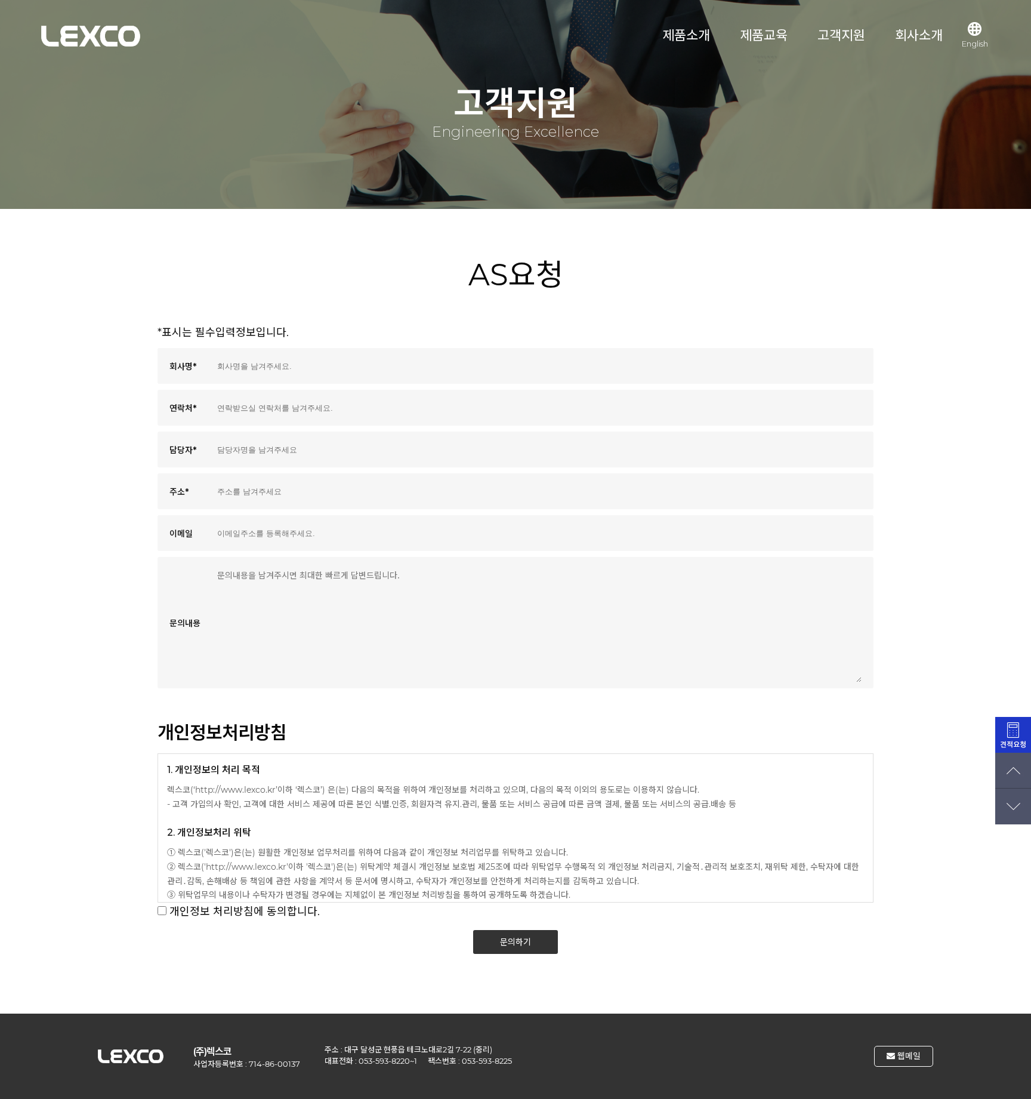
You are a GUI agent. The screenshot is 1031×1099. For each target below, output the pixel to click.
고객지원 (841, 35)
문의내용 (184, 623)
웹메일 (908, 1056)
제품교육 (764, 35)
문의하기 (515, 942)
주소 (179, 492)
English (975, 43)
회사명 (182, 366)
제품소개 (686, 35)
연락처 (182, 408)
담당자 (182, 450)
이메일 (181, 533)
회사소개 (919, 35)
